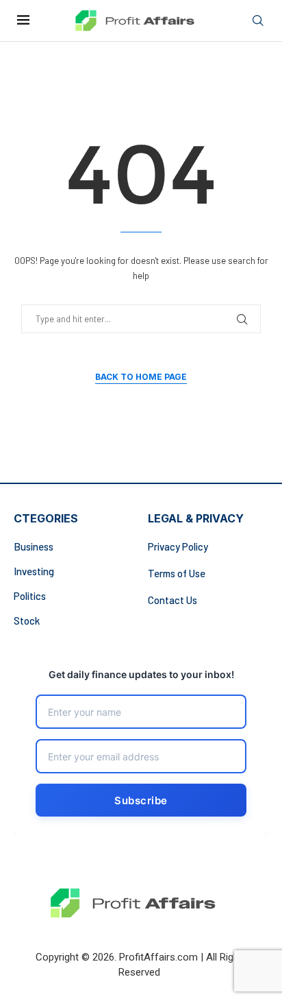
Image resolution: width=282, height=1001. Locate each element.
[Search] (258, 21)
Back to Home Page (141, 377)
